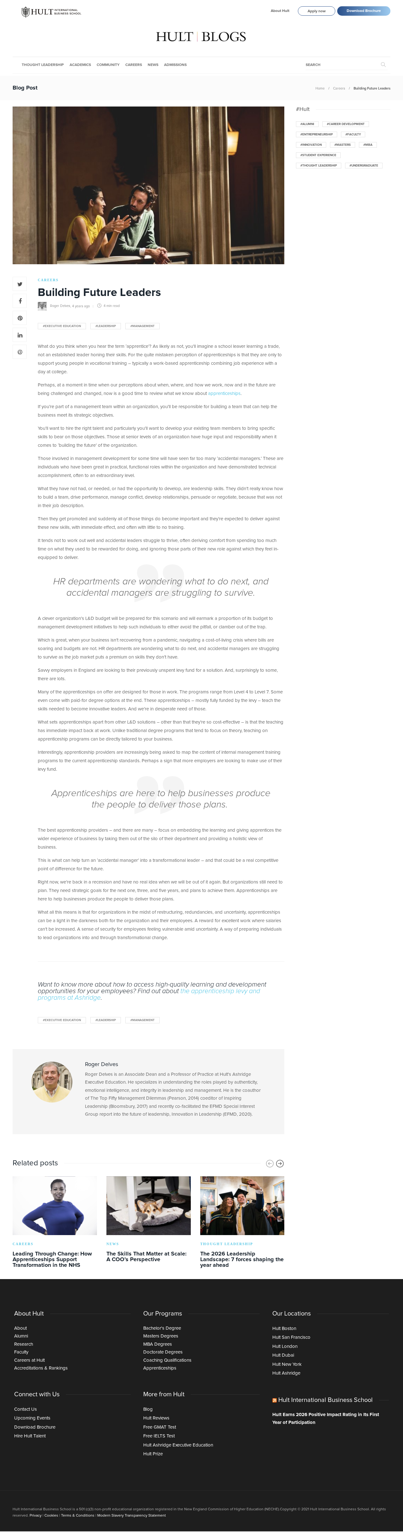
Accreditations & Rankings (41, 1368)
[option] (55, 1223)
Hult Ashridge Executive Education (178, 1445)
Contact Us (25, 1409)
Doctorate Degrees (163, 1352)
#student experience (318, 155)
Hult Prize (153, 1454)
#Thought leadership (318, 165)
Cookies (51, 1516)
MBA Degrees (157, 1344)
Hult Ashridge (286, 1373)
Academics (80, 65)
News (153, 65)
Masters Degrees (160, 1336)
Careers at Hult (29, 1360)
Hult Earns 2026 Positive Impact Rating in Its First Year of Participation (325, 1418)
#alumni (307, 124)
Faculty (21, 1352)
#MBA (367, 144)
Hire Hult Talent (30, 1436)
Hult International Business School (325, 1400)
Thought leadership (43, 65)
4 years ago (81, 306)
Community (108, 65)
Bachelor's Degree (162, 1328)
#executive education (62, 326)
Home (320, 88)
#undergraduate (363, 165)
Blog (148, 1409)
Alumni (21, 1336)
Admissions (175, 65)
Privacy (36, 1516)
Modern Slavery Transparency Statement (131, 1516)
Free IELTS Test (159, 1436)
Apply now (317, 11)
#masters (342, 144)
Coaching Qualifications (167, 1360)
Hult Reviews (156, 1418)
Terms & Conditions (77, 1516)
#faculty (353, 134)
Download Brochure (364, 11)
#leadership (105, 326)
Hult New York (287, 1364)
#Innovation (311, 144)
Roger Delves (60, 306)
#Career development (346, 124)
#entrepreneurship (316, 134)
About (20, 1328)
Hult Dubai (283, 1355)
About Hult (280, 11)
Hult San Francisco (291, 1337)
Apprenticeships (159, 1368)
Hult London (285, 1346)
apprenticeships (224, 393)
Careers (133, 65)
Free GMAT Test (159, 1427)
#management (142, 326)
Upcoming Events (32, 1418)
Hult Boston (284, 1328)
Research (23, 1344)
